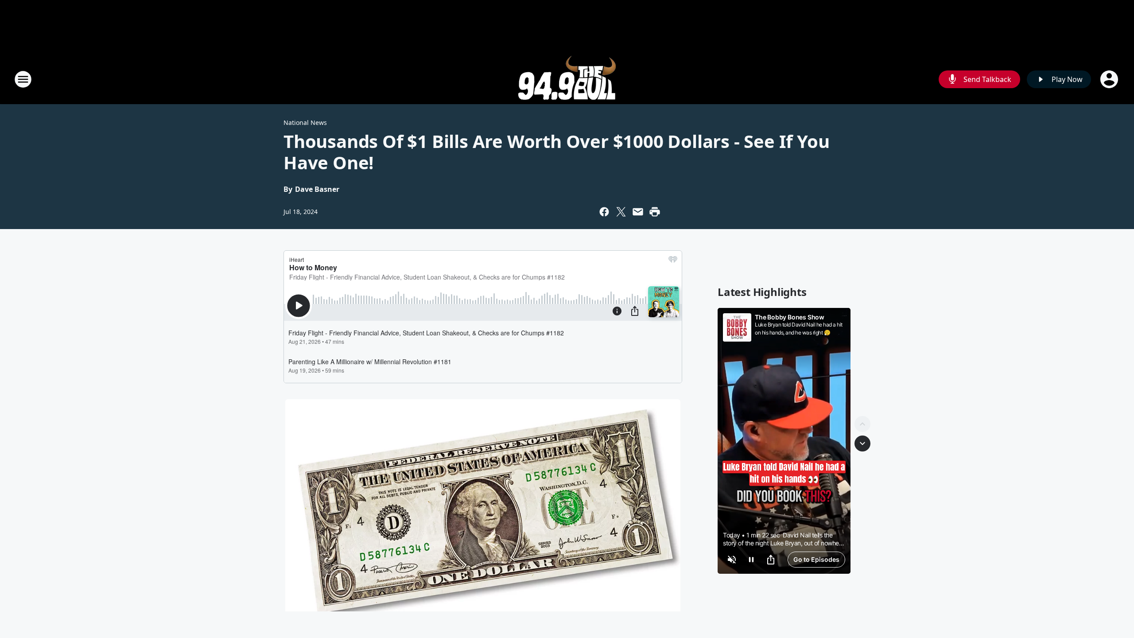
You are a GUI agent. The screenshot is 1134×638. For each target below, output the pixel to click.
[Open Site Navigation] (23, 79)
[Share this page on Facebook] (604, 212)
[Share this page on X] (621, 212)
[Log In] (1110, 79)
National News (305, 122)
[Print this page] (655, 212)
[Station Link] (567, 79)
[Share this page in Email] (638, 212)
